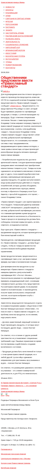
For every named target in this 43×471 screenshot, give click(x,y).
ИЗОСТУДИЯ (11, 53)
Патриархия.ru (6, 449)
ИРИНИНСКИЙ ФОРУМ (15, 50)
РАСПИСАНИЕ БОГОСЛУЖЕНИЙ (19, 36)
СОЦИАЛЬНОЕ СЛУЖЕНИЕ (17, 45)
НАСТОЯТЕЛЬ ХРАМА (15, 33)
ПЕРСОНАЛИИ (12, 24)
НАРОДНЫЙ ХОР (13, 47)
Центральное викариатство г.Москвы (15, 459)
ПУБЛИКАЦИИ (11, 13)
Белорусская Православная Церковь (15, 463)
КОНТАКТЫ (10, 68)
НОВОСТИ (10, 7)
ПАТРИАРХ (10, 27)
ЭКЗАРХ (9, 30)
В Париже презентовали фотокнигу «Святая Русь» (21, 383)
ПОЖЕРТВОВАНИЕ (14, 65)
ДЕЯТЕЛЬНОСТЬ (13, 42)
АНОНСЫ (9, 10)
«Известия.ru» (15, 106)
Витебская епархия (8, 468)
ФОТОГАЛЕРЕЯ (12, 59)
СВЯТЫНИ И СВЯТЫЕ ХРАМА (18, 19)
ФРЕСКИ (9, 21)
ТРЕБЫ (9, 62)
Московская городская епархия (13, 454)
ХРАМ (8, 16)
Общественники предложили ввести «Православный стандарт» (17, 82)
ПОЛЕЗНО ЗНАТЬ (13, 39)
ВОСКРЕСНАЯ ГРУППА (15, 56)
